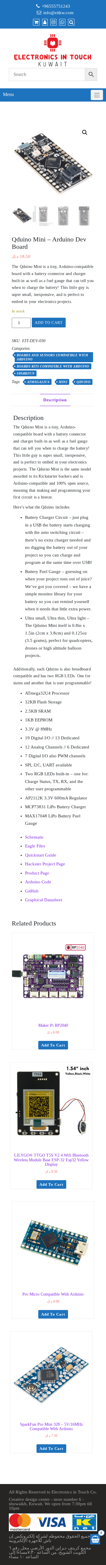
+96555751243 (56, 6)
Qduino (83, 382)
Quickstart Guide (40, 855)
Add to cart (49, 322)
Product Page (37, 873)
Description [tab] (55, 400)
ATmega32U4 (38, 382)
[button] (85, 132)
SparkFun (25, 373)
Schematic (34, 837)
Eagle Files (35, 846)
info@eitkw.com (58, 12)
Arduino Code (38, 882)
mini (63, 382)
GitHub (32, 891)
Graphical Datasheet (43, 899)
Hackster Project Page (45, 864)
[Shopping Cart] (95, 1539)
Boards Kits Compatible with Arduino (53, 366)
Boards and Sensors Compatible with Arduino (52, 357)
